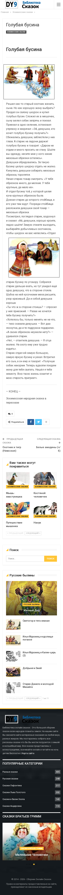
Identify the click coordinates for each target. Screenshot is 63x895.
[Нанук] (45, 510)
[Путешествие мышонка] (18, 510)
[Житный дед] (31, 598)
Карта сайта (28, 753)
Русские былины (32, 604)
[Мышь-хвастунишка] (18, 480)
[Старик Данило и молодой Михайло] (13, 687)
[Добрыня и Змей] (13, 672)
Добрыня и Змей (32, 668)
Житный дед (32, 610)
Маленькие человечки (31, 854)
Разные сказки (10, 772)
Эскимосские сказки (16, 32)
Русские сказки (10, 778)
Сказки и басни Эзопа (14, 799)
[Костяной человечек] (45, 480)
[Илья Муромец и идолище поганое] (13, 640)
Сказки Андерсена (12, 806)
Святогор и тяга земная (36, 620)
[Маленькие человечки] (31, 841)
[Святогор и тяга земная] (13, 624)
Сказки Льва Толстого (14, 792)
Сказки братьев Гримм (32, 848)
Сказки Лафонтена (12, 785)
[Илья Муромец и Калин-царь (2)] (13, 656)
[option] (31, 843)
